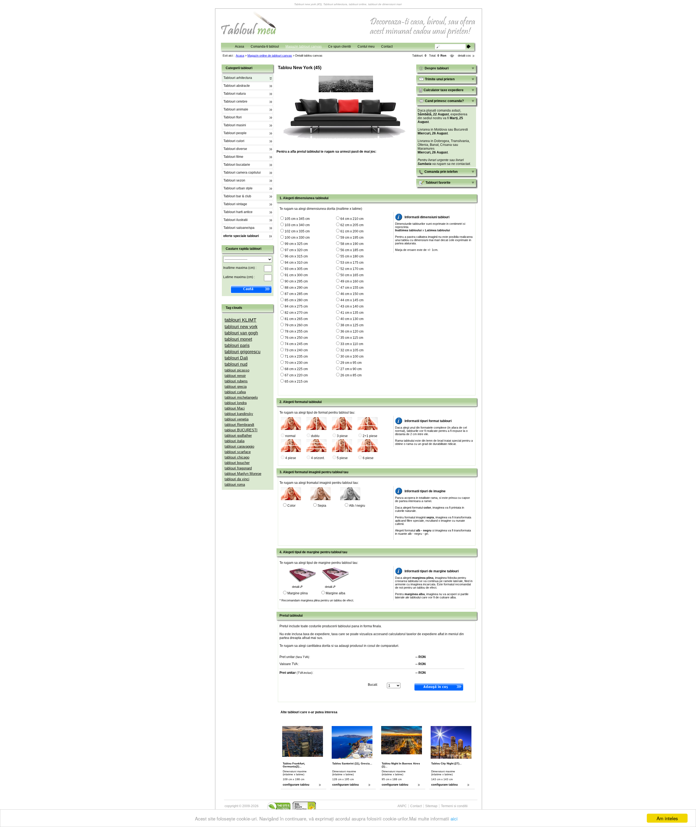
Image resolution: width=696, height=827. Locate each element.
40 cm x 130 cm (351, 319)
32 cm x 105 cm (351, 350)
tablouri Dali (236, 358)
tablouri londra (236, 403)
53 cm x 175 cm (351, 263)
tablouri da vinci (237, 479)
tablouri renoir (235, 376)
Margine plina (297, 593)
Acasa (239, 46)
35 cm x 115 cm (351, 338)
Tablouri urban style (238, 188)
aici (454, 818)
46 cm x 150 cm (351, 294)
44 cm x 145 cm (351, 300)
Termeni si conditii (454, 806)
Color (291, 506)
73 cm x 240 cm (296, 350)
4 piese (290, 458)
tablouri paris (237, 345)
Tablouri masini (234, 125)
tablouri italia (234, 441)
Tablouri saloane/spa (238, 228)
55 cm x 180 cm (351, 256)
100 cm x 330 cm (297, 237)
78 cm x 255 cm (296, 331)
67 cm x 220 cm (296, 375)
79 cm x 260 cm (296, 325)
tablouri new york (241, 326)
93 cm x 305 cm (296, 269)
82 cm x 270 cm (296, 313)
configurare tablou (296, 784)
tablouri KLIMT (240, 320)
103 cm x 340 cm (297, 225)
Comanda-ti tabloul (265, 46)
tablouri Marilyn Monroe (243, 474)
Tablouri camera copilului (242, 172)
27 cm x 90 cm (351, 369)
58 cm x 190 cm (351, 244)
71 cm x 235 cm (296, 356)
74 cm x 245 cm (296, 344)
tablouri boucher (237, 463)
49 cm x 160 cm (351, 281)
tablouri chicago (237, 457)
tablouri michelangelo (241, 397)
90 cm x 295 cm (296, 281)
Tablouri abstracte (236, 86)
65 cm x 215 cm (296, 381)
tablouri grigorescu (242, 351)
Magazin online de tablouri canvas (269, 55)
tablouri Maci (235, 408)
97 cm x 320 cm (296, 250)
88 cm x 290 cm (296, 288)
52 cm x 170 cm (351, 269)
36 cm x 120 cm (351, 331)
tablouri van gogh (241, 333)
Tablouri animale (235, 109)
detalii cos (464, 55)
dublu (315, 436)
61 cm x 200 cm (351, 231)
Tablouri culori (233, 141)
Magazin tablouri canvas (303, 46)
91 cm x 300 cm (296, 275)
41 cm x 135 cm (351, 313)
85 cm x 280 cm (296, 300)
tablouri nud (236, 364)
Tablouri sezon (234, 180)
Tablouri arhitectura (237, 78)
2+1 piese (370, 436)
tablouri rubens (236, 381)
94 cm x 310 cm (296, 263)
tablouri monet (238, 339)
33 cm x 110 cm (351, 344)
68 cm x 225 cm (296, 369)
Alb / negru (357, 506)
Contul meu (366, 46)
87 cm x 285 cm (296, 294)
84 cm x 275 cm (296, 306)
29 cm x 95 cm (351, 363)
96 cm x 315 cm (296, 256)
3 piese (342, 436)
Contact (387, 46)
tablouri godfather (238, 436)
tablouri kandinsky (239, 414)
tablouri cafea (235, 392)
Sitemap (431, 806)
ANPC (402, 806)
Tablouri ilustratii (235, 220)
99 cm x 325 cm (296, 244)
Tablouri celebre (235, 101)
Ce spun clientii (339, 46)
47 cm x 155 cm (351, 288)
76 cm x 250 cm (296, 338)
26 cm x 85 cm (351, 375)
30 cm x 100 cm (351, 356)
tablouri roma (235, 484)
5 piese (342, 458)
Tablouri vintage (235, 204)
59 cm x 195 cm (351, 237)
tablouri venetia (236, 419)
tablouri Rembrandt (239, 425)
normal (290, 436)
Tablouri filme (233, 157)
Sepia (322, 506)
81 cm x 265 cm (296, 319)
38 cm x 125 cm (351, 325)
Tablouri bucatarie (236, 165)
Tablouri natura (234, 94)
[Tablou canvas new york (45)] (346, 91)
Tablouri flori (232, 117)
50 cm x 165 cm (351, 275)
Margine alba (335, 593)
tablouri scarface (238, 452)
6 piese (368, 458)
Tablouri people (235, 133)
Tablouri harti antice (238, 212)
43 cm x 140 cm (351, 306)
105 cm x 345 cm (297, 219)
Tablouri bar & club (237, 196)
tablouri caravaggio (239, 446)
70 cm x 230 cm (296, 363)
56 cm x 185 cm (351, 250)
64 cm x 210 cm (351, 219)
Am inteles (667, 818)
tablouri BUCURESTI (241, 430)
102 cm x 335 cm (297, 231)
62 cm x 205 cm (351, 225)
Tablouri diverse (235, 149)
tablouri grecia (236, 387)
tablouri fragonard (238, 468)
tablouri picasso (237, 370)
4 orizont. (318, 458)
